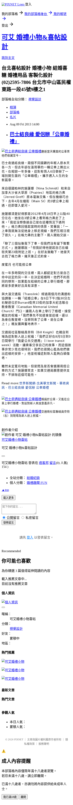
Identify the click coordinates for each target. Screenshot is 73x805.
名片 (13, 117)
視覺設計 (34, 99)
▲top (5, 490)
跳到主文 (8, 58)
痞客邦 (44, 463)
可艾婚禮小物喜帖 (15, 439)
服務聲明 (44, 743)
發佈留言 (8, 522)
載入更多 (8, 497)
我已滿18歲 (10, 796)
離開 (23, 796)
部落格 (14, 112)
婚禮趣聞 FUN (37, 483)
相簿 (13, 107)
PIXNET (18, 739)
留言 (52, 463)
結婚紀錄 (33, 478)
